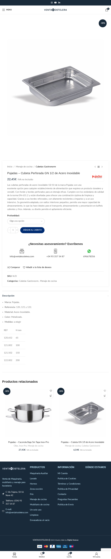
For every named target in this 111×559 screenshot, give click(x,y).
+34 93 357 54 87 (55, 256)
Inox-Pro (23, 446)
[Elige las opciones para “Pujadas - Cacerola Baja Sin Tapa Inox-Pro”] (50, 395)
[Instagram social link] (51, 3)
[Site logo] (56, 10)
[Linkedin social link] (59, 3)
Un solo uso (35, 510)
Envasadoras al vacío (40, 520)
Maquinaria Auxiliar (39, 473)
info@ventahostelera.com (22, 256)
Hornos (33, 484)
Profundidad (13, 216)
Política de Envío (66, 505)
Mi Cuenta (62, 473)
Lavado (33, 479)
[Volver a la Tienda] (98, 167)
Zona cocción (36, 489)
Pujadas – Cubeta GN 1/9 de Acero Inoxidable (82, 442)
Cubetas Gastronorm (46, 167)
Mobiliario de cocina (39, 505)
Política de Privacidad (68, 489)
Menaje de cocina (24, 167)
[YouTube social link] (55, 3)
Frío (32, 494)
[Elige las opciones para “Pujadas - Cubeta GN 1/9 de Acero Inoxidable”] (104, 395)
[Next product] (102, 167)
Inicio (9, 167)
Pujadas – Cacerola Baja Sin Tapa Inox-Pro (28, 442)
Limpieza (34, 515)
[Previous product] (95, 167)
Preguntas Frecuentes (68, 499)
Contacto (62, 494)
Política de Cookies (67, 479)
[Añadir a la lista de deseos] (50, 390)
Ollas (16, 446)
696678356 (89, 256)
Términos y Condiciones (69, 484)
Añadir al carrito (32, 230)
